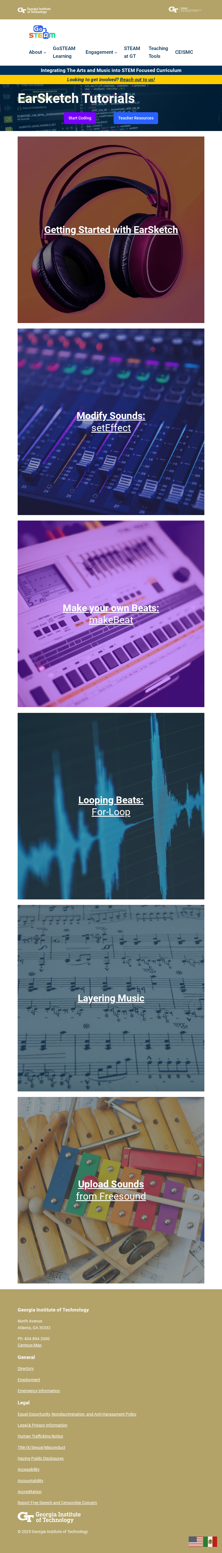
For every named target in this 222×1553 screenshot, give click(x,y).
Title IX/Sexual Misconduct (41, 1447)
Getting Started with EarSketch (111, 229)
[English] (196, 1541)
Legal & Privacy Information (42, 1425)
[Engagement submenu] (115, 52)
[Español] (210, 1541)
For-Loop (111, 806)
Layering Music (111, 998)
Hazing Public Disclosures (41, 1458)
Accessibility (29, 1469)
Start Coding (80, 118)
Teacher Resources (135, 118)
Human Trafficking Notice (40, 1436)
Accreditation (30, 1491)
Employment (29, 1379)
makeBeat (111, 614)
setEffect (111, 421)
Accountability (30, 1480)
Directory (26, 1368)
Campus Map (30, 1345)
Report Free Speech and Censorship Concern (57, 1502)
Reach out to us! (137, 79)
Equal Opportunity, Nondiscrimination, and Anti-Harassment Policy (77, 1414)
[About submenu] (44, 52)
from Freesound (111, 1190)
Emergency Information (39, 1390)
